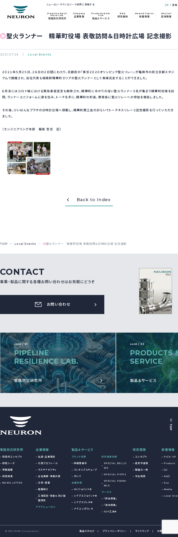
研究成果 (7, 476)
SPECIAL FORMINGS (115, 483)
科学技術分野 (109, 456)
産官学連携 (141, 463)
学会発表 (140, 476)
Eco (166, 482)
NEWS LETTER (12, 482)
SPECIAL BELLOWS (115, 465)
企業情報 (42, 450)
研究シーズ (8, 463)
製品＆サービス (83, 450)
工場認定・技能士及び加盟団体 (52, 498)
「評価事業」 (110, 498)
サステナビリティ (47, 469)
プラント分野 (79, 456)
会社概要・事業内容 (49, 476)
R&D (167, 476)
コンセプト (141, 456)
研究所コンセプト (12, 456)
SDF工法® (110, 511)
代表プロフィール (47, 463)
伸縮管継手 (80, 463)
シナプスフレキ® (83, 502)
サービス (106, 492)
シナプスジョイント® (85, 495)
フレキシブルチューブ (85, 469)
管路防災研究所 (11, 450)
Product (169, 463)
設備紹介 (43, 489)
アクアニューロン (45, 506)
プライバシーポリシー (115, 531)
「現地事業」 (110, 505)
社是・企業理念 (46, 456)
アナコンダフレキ (83, 508)
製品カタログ (87, 531)
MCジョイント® (83, 489)
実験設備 (7, 469)
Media (168, 489)
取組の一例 (141, 469)
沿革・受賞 (44, 482)
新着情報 (168, 450)
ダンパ (77, 476)
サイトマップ (142, 531)
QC (166, 469)
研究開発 (139, 450)
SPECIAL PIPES (115, 474)
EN (174, 5)
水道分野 (77, 482)
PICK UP (170, 456)
